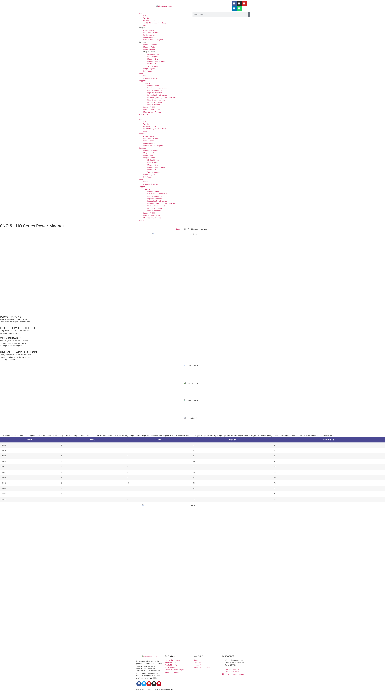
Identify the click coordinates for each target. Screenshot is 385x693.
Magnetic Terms (153, 85)
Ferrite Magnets (149, 35)
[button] (163, 117)
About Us (142, 16)
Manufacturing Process (152, 112)
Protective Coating (154, 102)
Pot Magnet (147, 71)
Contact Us (143, 114)
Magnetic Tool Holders (156, 61)
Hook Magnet (152, 57)
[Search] (249, 14)
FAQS (145, 25)
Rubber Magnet (149, 37)
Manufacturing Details (151, 110)
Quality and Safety (150, 20)
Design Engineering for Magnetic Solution (163, 97)
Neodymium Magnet (151, 32)
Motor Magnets (149, 49)
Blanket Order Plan (154, 105)
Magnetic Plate (149, 47)
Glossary (146, 83)
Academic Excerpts (150, 78)
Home (141, 13)
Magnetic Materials (150, 45)
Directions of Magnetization (158, 88)
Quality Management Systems (154, 23)
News (145, 76)
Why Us (146, 18)
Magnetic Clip (152, 59)
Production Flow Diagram (157, 95)
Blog (141, 73)
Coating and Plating (154, 90)
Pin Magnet (151, 64)
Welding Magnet (153, 66)
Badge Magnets (149, 69)
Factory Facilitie (149, 107)
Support (142, 81)
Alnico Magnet (148, 30)
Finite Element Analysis (156, 100)
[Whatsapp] (239, 8)
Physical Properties (154, 93)
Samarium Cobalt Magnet (153, 40)
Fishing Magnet (153, 54)
